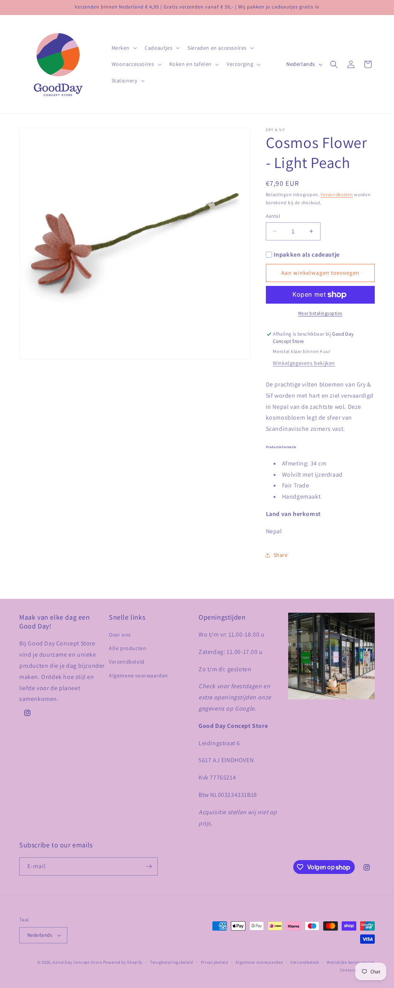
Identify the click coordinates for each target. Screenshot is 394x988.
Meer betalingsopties (320, 313)
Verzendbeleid (127, 661)
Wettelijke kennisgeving (351, 962)
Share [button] (281, 554)
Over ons (120, 634)
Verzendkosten (337, 194)
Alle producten (127, 648)
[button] (123, 48)
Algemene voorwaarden (138, 675)
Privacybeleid (214, 962)
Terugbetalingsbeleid (171, 962)
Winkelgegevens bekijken (304, 363)
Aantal (273, 216)
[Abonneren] (148, 866)
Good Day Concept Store (77, 962)
